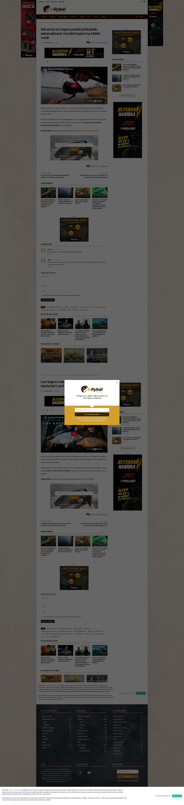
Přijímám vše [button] (177, 796)
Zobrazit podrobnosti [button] (162, 796)
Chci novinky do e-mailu (92, 414)
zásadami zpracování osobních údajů (94, 420)
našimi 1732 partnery (15, 790)
